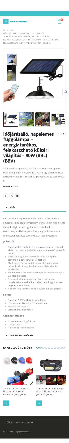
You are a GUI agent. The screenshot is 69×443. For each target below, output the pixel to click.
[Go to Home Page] (4, 30)
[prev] (58, 134)
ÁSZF (18, 423)
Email (17, 195)
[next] (63, 134)
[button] (6, 21)
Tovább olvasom (6, 403)
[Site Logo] (18, 21)
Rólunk (9, 423)
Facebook (5, 195)
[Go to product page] (18, 370)
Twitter (11, 195)
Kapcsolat (27, 423)
